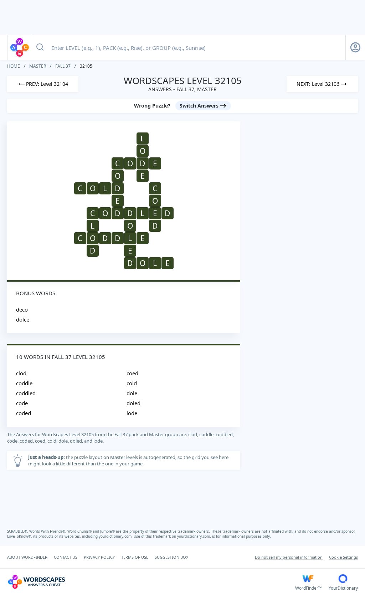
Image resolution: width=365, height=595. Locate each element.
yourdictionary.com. (116, 536)
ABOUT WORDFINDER (27, 557)
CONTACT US (65, 557)
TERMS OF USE (134, 557)
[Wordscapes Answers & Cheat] (19, 47)
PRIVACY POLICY (99, 557)
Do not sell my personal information (289, 557)
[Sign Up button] (355, 47)
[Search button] (40, 47)
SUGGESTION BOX (171, 557)
